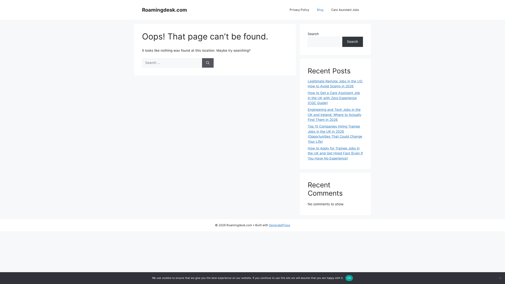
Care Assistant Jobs (345, 10)
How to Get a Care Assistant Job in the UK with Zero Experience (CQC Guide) (334, 98)
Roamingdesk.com (164, 10)
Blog (320, 10)
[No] (500, 278)
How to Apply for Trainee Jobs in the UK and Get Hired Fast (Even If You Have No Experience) (335, 153)
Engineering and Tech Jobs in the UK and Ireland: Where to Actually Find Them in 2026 (334, 115)
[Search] (208, 63)
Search (313, 34)
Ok (349, 277)
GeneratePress (279, 225)
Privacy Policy (299, 10)
